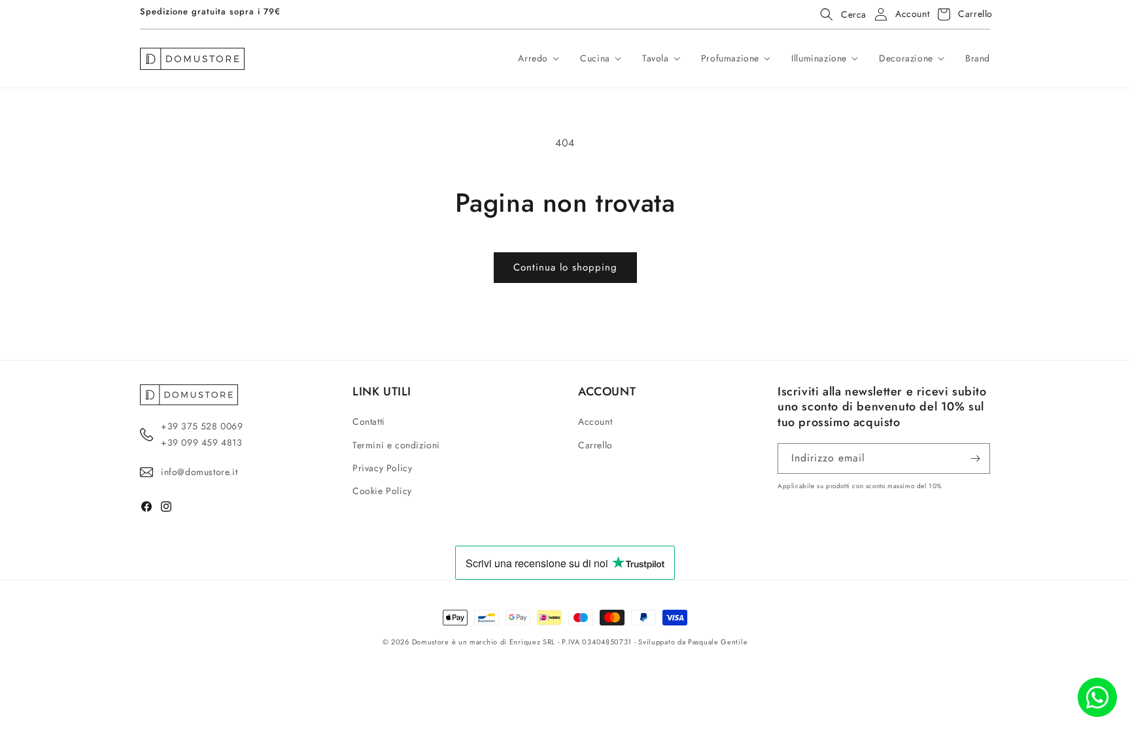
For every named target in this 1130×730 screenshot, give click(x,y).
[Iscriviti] (975, 458)
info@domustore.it (199, 471)
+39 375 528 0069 (202, 426)
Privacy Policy (382, 467)
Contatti (368, 421)
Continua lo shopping (565, 267)
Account (595, 421)
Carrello (595, 445)
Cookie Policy (382, 490)
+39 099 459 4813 (202, 442)
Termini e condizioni (396, 445)
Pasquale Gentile (717, 642)
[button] (839, 14)
